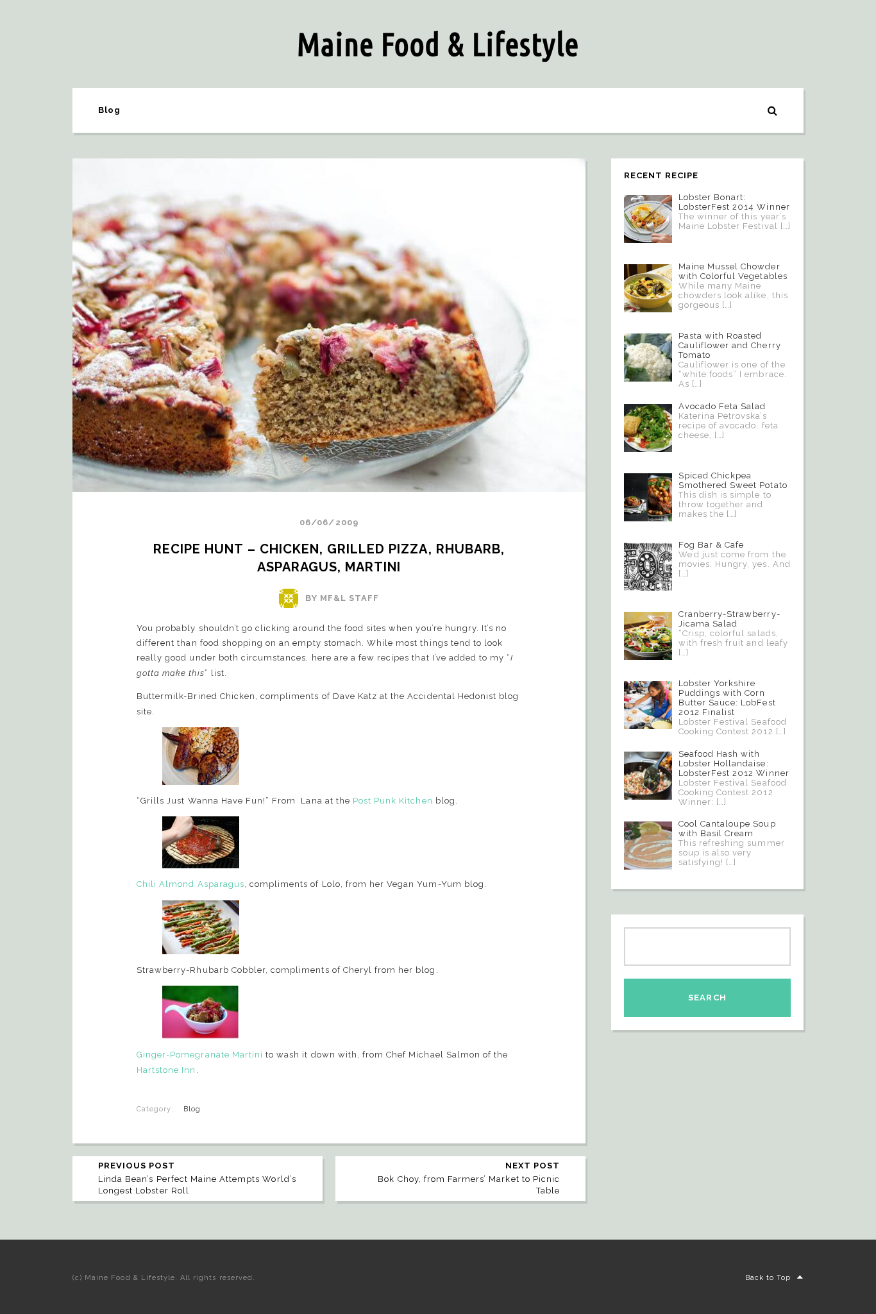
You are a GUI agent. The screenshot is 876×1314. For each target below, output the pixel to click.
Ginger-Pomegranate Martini (200, 1054)
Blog (109, 110)
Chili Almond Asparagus (190, 884)
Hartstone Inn (166, 1070)
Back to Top (768, 1278)
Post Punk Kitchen (393, 800)
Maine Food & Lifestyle (438, 44)
